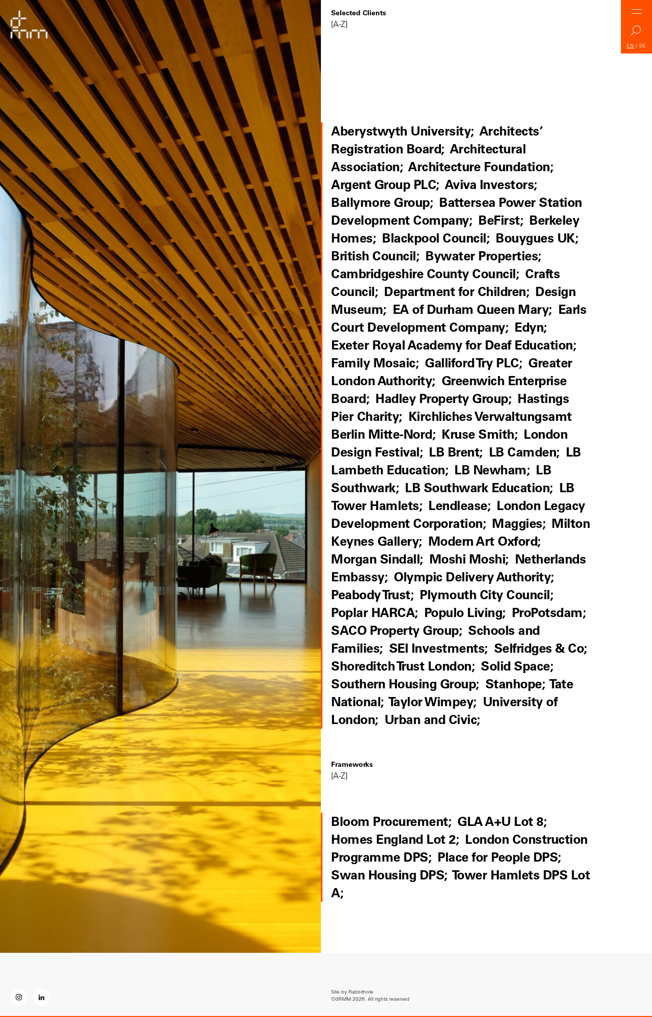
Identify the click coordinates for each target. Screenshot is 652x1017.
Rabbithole (360, 991)
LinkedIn (41, 997)
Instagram (19, 997)
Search (636, 33)
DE (642, 45)
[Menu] (636, 11)
